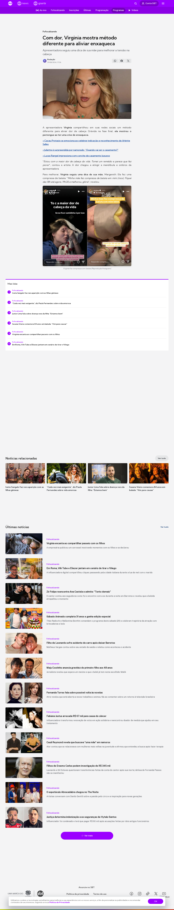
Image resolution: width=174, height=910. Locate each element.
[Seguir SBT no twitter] (156, 894)
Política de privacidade (77, 894)
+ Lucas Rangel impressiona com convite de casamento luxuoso (76, 155)
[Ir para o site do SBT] (40, 893)
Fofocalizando (50, 31)
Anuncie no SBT (87, 887)
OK (155, 901)
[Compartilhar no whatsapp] (115, 61)
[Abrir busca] (135, 3)
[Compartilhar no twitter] (128, 61)
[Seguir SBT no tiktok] (148, 894)
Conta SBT (151, 3)
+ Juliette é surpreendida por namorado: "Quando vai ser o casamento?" (80, 149)
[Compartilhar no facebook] (122, 61)
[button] (25, 481)
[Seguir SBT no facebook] (131, 894)
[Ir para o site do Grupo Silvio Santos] (21, 893)
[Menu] (163, 3)
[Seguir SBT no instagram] (140, 894)
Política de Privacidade (59, 902)
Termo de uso (99, 894)
